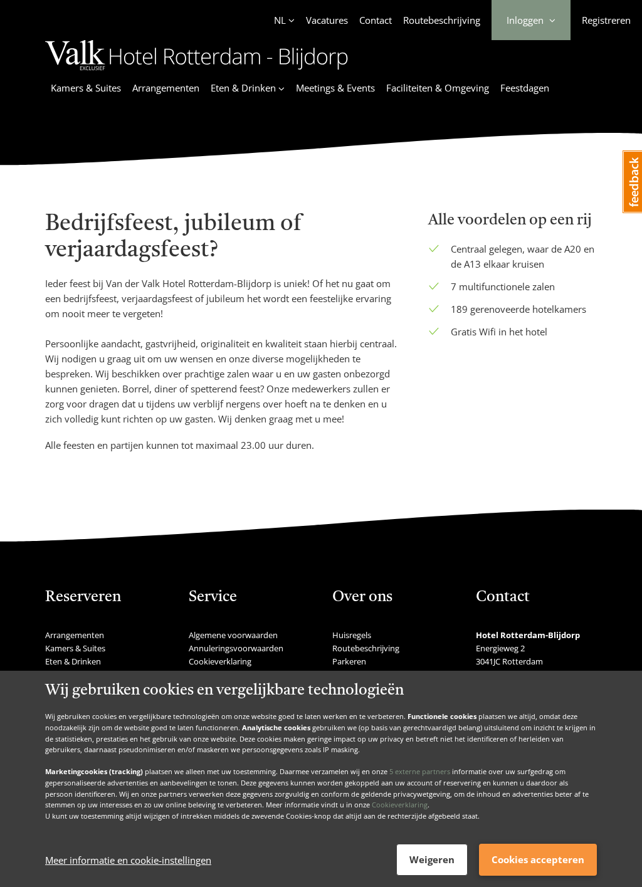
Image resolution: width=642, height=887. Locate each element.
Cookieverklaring (400, 804)
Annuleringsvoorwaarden (236, 648)
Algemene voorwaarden (233, 635)
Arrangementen (165, 87)
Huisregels (351, 635)
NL (280, 20)
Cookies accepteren (538, 859)
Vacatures (327, 20)
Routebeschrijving (441, 20)
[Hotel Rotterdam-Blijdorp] (196, 72)
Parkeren (349, 661)
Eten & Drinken (73, 661)
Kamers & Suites (86, 87)
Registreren (606, 20)
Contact (375, 20)
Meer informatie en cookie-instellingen (128, 860)
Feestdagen (524, 87)
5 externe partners (419, 771)
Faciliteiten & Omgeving (437, 87)
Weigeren (432, 859)
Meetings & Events (335, 87)
